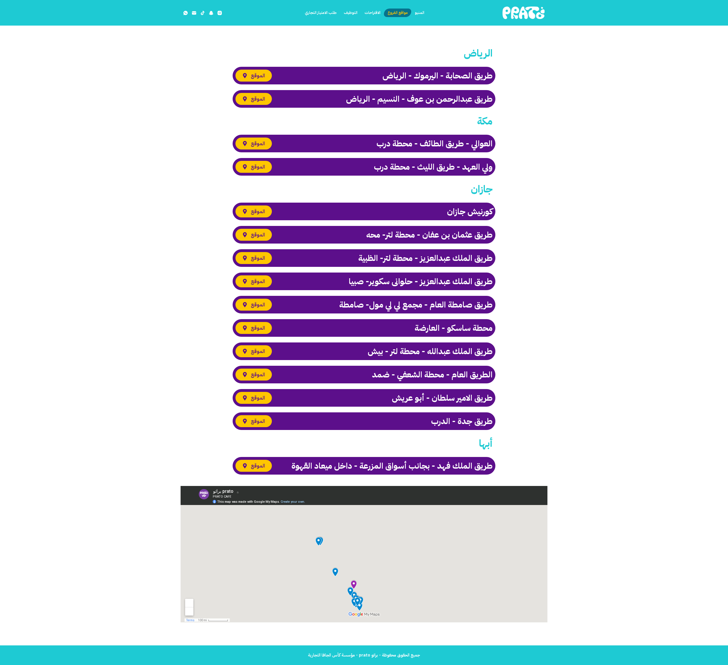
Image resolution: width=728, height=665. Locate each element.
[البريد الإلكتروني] (194, 13)
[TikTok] (202, 13)
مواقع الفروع (398, 13)
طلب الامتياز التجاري (320, 13)
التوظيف (350, 13)
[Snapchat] (211, 13)
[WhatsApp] (185, 13)
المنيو (419, 13)
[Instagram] (220, 13)
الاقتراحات (372, 13)
